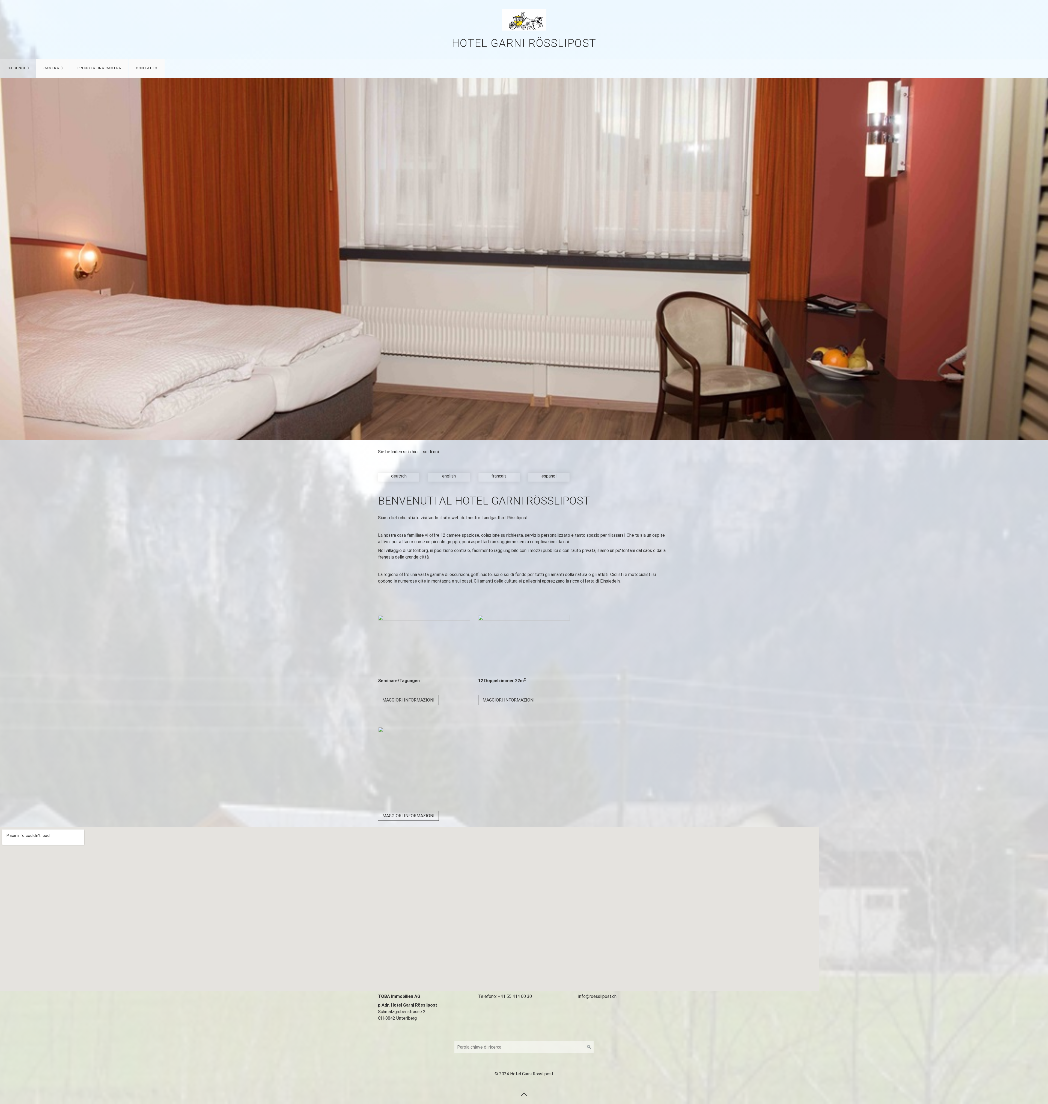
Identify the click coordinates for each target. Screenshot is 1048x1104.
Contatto (146, 68)
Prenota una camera (99, 68)
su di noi (16, 68)
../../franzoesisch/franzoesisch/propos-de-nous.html (499, 477)
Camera (51, 68)
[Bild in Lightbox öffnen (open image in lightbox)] (424, 645)
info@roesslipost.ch (597, 996)
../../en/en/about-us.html (448, 477)
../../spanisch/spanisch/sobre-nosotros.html (549, 477)
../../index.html (398, 477)
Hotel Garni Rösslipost (524, 43)
